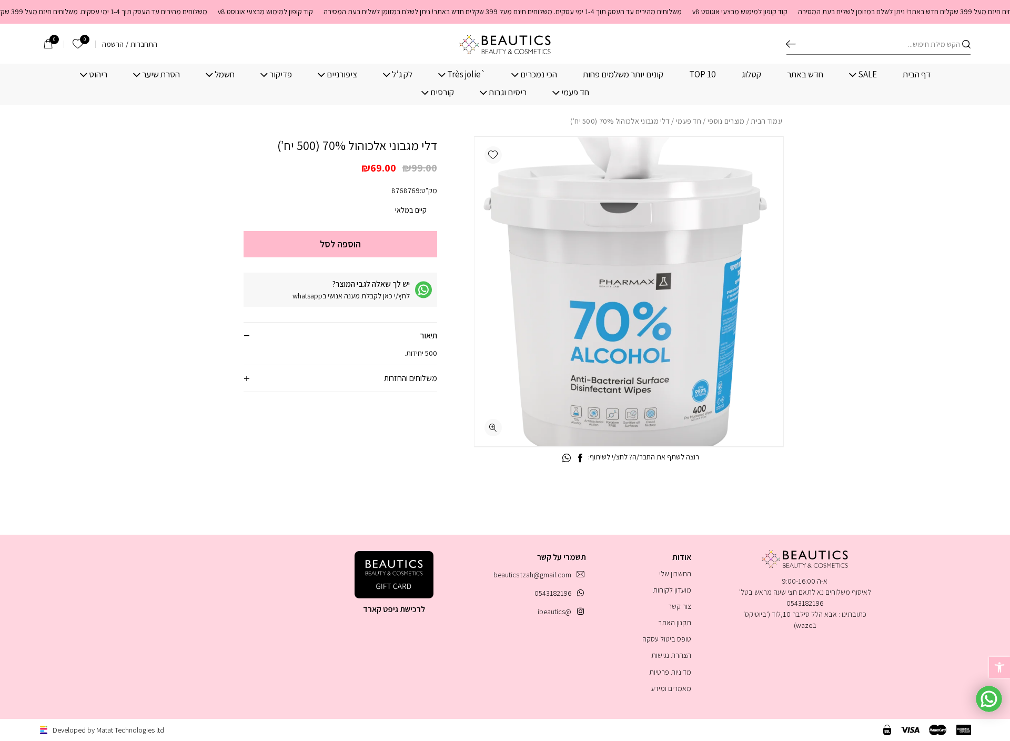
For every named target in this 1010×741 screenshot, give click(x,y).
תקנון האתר (674, 622)
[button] (493, 155)
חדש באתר (805, 74)
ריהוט (98, 74)
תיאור (428, 335)
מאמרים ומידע (671, 688)
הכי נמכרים (538, 74)
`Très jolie (466, 74)
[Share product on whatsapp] (566, 458)
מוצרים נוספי (726, 121)
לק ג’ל (402, 74)
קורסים (442, 92)
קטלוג (751, 74)
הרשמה (113, 44)
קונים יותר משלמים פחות (623, 74)
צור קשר (679, 606)
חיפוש (791, 44)
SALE (867, 74)
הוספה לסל (340, 244)
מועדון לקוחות (672, 590)
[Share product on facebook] (580, 458)
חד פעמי (575, 92)
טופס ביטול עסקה (666, 639)
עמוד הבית (766, 121)
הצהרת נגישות (671, 655)
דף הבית (917, 74)
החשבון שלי (675, 573)
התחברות (143, 44)
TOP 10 (702, 74)
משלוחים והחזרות (410, 378)
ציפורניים (342, 74)
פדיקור (280, 74)
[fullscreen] (493, 427)
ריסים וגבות (508, 92)
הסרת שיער (161, 74)
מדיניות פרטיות (670, 672)
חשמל (225, 74)
